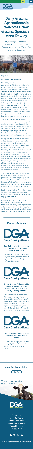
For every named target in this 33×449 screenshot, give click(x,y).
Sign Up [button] (16, 372)
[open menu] (31, 1)
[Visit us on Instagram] (14, 435)
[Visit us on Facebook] (10, 435)
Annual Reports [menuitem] (16, 426)
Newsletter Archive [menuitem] (16, 423)
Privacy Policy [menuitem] (16, 429)
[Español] (23, 1)
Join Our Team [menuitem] (16, 418)
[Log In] (27, 1)
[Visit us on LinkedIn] (18, 435)
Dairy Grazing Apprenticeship (11, 79)
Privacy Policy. (12, 383)
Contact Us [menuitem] (16, 415)
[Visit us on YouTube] (22, 435)
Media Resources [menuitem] (16, 421)
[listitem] (16, 246)
